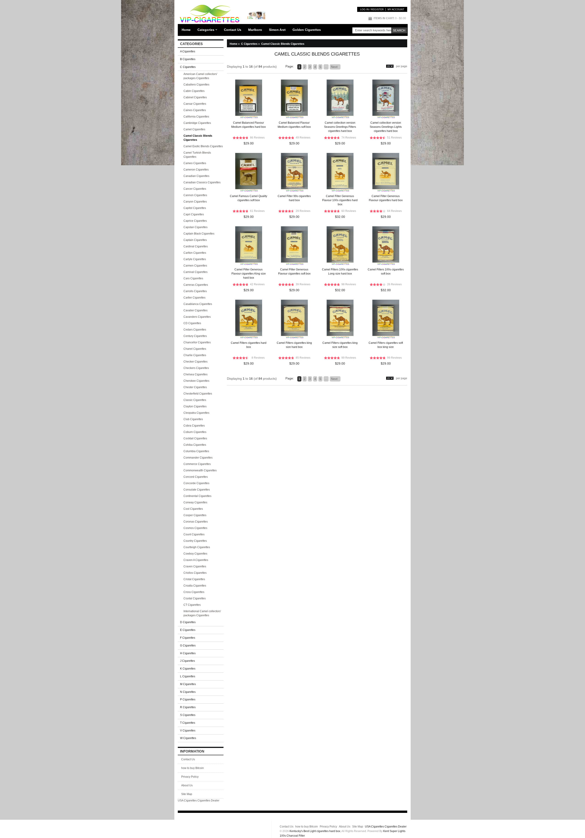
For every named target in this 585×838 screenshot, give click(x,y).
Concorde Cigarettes (196, 483)
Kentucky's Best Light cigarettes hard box (315, 831)
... (326, 67)
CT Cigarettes (192, 604)
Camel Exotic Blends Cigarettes (203, 146)
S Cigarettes (187, 715)
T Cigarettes (187, 722)
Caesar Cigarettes (194, 103)
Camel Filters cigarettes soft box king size (386, 345)
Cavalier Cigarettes (195, 310)
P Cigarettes (187, 699)
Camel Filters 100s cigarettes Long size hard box (340, 271)
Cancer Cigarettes (194, 188)
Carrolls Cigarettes (195, 291)
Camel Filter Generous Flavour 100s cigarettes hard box (340, 200)
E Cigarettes (187, 630)
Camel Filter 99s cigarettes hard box (294, 198)
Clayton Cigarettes (195, 406)
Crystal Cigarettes (194, 598)
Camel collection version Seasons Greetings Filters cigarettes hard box (340, 127)
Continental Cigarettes (197, 496)
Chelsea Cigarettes (195, 374)
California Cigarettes (196, 116)
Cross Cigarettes (193, 592)
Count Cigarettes (194, 534)
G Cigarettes (188, 645)
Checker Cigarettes (195, 361)
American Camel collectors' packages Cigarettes (200, 76)
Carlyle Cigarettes (194, 259)
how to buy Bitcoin (192, 768)
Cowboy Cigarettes (195, 553)
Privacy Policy (190, 776)
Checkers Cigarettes (196, 368)
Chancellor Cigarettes (197, 342)
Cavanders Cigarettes (197, 316)
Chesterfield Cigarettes (197, 393)
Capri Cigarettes (193, 214)
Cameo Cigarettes (194, 163)
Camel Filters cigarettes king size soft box (340, 345)
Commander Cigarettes (198, 457)
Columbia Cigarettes (196, 451)
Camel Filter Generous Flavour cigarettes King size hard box (248, 273)
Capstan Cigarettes (195, 227)
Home (186, 30)
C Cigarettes (251, 43)
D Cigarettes (188, 622)
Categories (205, 30)
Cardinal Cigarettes (195, 246)
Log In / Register (372, 9)
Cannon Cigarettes (195, 195)
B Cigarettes (187, 59)
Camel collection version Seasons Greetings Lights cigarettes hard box (386, 127)
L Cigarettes (187, 676)
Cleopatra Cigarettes (196, 412)
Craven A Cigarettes (195, 560)
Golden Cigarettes (306, 30)
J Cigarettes (187, 660)
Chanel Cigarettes (194, 348)
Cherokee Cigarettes (196, 380)
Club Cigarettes (193, 419)
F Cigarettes (187, 637)
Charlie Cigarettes (194, 355)
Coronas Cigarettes (195, 521)
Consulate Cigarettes (196, 489)
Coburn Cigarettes (194, 432)
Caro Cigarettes (193, 278)
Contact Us (232, 30)
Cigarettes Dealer (208, 800)
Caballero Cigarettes (196, 84)
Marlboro (255, 30)
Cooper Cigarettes (194, 515)
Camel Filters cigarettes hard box (248, 345)
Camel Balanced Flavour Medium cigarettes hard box (248, 124)
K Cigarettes (187, 668)
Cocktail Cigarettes (195, 438)
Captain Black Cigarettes (198, 233)
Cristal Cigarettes (194, 579)
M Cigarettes (188, 684)
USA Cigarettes (187, 800)
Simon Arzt (277, 30)
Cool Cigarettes (193, 508)
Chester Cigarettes (195, 387)
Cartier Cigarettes (194, 297)
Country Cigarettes (195, 540)
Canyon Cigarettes (195, 201)
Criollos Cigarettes (195, 572)
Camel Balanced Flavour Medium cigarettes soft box (294, 124)
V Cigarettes (187, 730)
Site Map (186, 794)
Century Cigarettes (195, 336)
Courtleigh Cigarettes (196, 547)
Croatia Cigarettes (194, 585)
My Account (396, 9)
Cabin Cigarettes (194, 91)
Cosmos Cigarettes (195, 528)
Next (335, 67)
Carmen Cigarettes (195, 265)
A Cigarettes (187, 51)
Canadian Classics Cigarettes (202, 182)
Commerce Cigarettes (197, 464)
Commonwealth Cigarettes (200, 470)
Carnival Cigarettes (195, 272)
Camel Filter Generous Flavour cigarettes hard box (386, 198)
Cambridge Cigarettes (197, 123)
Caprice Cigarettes (195, 220)
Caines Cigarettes (194, 110)
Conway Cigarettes (195, 502)
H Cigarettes (188, 653)
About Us (187, 785)
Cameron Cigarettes (196, 169)
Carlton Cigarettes (194, 252)
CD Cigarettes (192, 323)
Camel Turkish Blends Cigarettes (197, 154)
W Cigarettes (188, 738)
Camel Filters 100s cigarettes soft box (386, 271)
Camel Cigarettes (194, 129)
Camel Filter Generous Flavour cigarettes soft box (294, 271)
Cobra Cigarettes (194, 425)
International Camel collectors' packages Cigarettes (202, 613)
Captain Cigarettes (195, 240)
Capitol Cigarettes (194, 208)
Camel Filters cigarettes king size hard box (294, 345)
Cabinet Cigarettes (195, 97)
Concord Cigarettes (195, 476)
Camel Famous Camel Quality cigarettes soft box (248, 198)
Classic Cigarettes (194, 400)
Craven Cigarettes (194, 566)
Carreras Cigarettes (195, 284)
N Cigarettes (188, 692)
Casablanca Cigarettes (197, 304)
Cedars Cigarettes (194, 329)
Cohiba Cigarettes (194, 444)
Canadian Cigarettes (196, 176)
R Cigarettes (188, 707)
